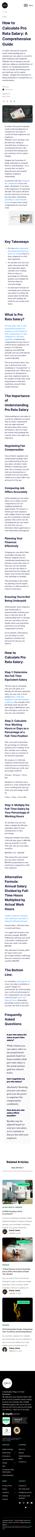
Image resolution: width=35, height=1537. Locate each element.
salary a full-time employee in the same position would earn (17, 699)
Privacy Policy (7, 1486)
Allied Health (8, 1207)
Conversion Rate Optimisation (8, 1471)
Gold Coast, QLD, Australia (24, 1497)
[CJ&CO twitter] (26, 1507)
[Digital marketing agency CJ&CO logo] (7, 1383)
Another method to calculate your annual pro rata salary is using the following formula (16, 918)
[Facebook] (3, 101)
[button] (17, 1167)
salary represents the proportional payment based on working (18, 251)
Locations (5, 1492)
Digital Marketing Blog (24, 1457)
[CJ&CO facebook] (20, 1503)
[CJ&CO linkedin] (28, 1503)
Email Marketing (7, 1475)
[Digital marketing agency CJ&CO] (5, 5)
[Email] (14, 101)
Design (4, 1463)
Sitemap (5, 1496)
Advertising (6, 1453)
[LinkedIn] (10, 101)
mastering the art (23, 981)
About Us (22, 1449)
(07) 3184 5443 (24, 1489)
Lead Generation (8, 1459)
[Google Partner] (6, 1431)
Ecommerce (6, 1456)
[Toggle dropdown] (14, 1463)
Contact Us (22, 1462)
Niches (4, 1489)
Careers (5, 1499)
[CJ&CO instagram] (24, 1503)
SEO (3, 1466)
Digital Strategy (7, 1449)
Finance (4, 17)
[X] (7, 101)
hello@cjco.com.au (25, 1492)
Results (21, 1453)
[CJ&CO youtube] (32, 1503)
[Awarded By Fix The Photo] (18, 1430)
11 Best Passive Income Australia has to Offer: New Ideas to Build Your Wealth (16, 1271)
